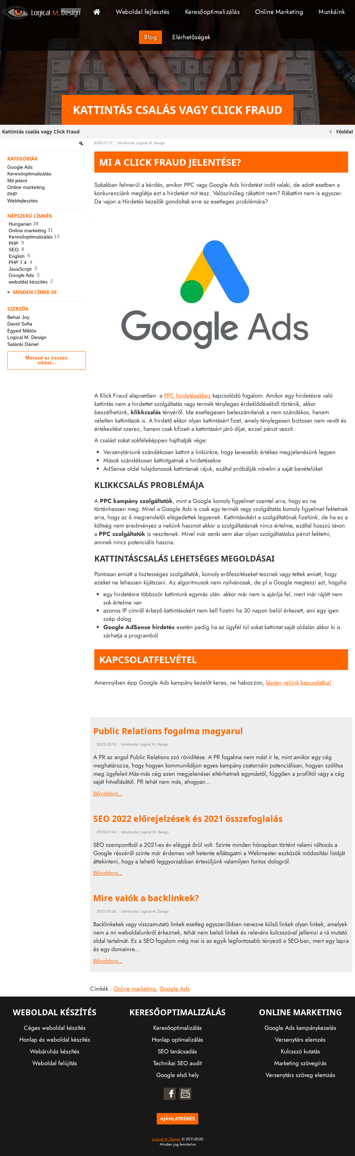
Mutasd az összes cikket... (46, 360)
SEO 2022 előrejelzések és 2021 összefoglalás (188, 818)
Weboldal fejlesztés (143, 11)
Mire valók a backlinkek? (146, 898)
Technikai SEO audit (177, 1063)
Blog (150, 37)
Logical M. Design (26, 337)
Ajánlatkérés (177, 1118)
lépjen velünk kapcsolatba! (298, 682)
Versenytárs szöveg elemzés (300, 1075)
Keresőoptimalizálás (212, 11)
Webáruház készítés (54, 1051)
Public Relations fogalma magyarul (168, 731)
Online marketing (26, 187)
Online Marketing (279, 11)
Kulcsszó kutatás (300, 1051)
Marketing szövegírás (300, 1063)
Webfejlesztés (22, 200)
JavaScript (23, 269)
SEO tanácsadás (177, 1051)
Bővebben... (107, 793)
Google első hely (177, 1075)
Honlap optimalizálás (177, 1039)
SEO (16, 249)
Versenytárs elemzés (300, 1039)
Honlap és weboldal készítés (54, 1039)
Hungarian (23, 224)
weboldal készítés (31, 282)
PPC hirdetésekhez (187, 395)
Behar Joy (18, 317)
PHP (12, 194)
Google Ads (20, 167)
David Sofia (19, 324)
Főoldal (99, 11)
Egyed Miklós (21, 330)
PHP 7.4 (20, 262)
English (19, 256)
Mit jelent (17, 180)
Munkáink (332, 11)
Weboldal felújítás (54, 1063)
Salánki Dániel (22, 344)
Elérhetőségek (191, 37)
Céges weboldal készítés (55, 1028)
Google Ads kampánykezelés (300, 1028)
